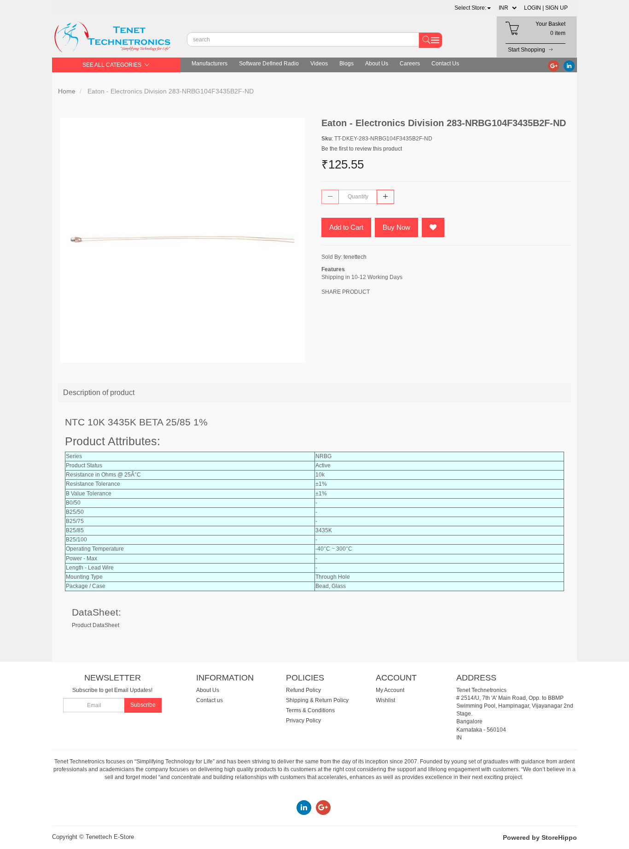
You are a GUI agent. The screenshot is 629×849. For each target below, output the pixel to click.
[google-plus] (553, 65)
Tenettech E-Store (110, 836)
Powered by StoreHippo (540, 837)
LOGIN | (534, 8)
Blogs (346, 63)
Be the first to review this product (361, 148)
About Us (376, 63)
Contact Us (445, 63)
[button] (472, 8)
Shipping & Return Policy (317, 700)
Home (67, 91)
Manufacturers (209, 63)
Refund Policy (303, 690)
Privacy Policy (303, 720)
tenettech (355, 257)
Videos (319, 63)
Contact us (209, 700)
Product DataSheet (95, 625)
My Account (390, 690)
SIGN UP (556, 8)
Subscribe (143, 705)
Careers (410, 63)
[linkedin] (569, 65)
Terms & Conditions (310, 710)
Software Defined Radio (269, 63)
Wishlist (385, 700)
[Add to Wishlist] (433, 227)
